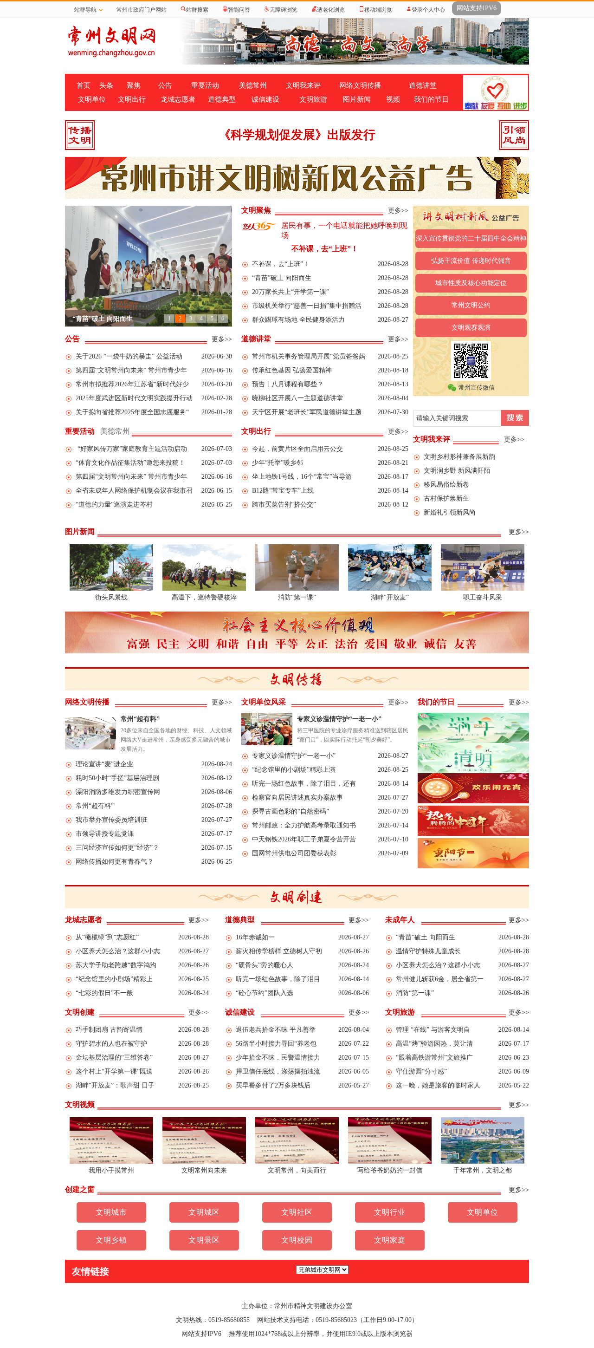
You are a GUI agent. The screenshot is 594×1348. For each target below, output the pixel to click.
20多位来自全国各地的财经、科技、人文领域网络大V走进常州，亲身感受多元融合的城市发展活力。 (176, 739)
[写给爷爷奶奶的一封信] (390, 1161)
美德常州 (253, 85)
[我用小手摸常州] (111, 1161)
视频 (393, 99)
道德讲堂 (423, 85)
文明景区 (204, 1240)
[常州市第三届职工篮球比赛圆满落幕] (482, 588)
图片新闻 (357, 99)
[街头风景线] (111, 588)
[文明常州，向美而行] (297, 1161)
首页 (83, 85)
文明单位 (92, 99)
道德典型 (222, 99)
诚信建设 (265, 99)
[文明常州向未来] (204, 1161)
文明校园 (297, 1240)
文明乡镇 (111, 1240)
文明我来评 (303, 85)
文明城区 (204, 1212)
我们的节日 (431, 99)
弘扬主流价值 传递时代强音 (471, 260)
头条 (106, 85)
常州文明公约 (471, 305)
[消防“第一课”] (297, 588)
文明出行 (132, 99)
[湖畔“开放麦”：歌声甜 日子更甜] (390, 588)
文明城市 (111, 1212)
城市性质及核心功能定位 (471, 283)
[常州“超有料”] (90, 747)
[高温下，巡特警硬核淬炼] (204, 588)
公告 (165, 85)
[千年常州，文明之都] (482, 1161)
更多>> (398, 210)
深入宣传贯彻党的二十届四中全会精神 (471, 238)
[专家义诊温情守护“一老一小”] (266, 743)
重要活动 (205, 85)
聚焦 (134, 85)
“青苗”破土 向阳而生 (102, 318)
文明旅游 (313, 99)
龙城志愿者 (178, 99)
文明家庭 (390, 1240)
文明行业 (390, 1212)
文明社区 (297, 1212)
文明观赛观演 (471, 327)
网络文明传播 (360, 85)
